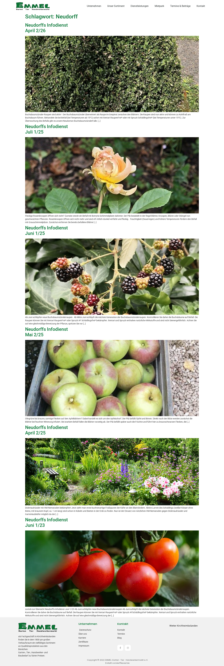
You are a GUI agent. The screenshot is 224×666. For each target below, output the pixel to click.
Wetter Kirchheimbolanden (183, 625)
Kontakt (201, 6)
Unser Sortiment (115, 6)
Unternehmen (94, 6)
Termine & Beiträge (180, 6)
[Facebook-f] (120, 648)
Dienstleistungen (140, 6)
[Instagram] (128, 648)
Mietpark (159, 6)
